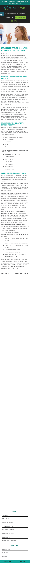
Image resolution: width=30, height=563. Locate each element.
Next (25, 273)
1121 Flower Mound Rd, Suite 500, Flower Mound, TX (15, 13)
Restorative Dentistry (8, 533)
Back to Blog (5, 273)
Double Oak (5, 553)
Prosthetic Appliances (8, 530)
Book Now (22, 561)
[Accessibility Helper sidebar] (2, 14)
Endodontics (5, 515)
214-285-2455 (10, 17)
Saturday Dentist (6, 537)
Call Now (8, 561)
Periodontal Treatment (8, 522)
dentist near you (17, 222)
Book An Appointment (20, 17)
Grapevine (4, 556)
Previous (19, 273)
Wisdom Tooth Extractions (9, 541)
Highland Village (6, 549)
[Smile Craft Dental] (15, 8)
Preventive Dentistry (7, 526)
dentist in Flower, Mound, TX (18, 94)
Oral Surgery (5, 519)
